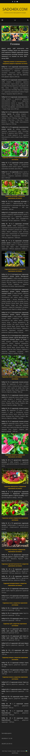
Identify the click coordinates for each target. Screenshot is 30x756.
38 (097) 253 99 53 (7, 743)
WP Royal (15, 753)
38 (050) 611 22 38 (7, 738)
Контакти (22, 751)
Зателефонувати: (7, 733)
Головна (9, 751)
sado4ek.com (15, 9)
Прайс (18, 751)
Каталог (14, 751)
